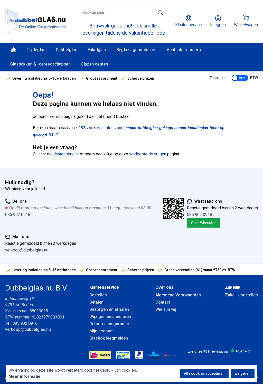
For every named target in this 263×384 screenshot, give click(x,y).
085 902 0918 (17, 214)
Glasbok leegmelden (108, 338)
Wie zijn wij (165, 309)
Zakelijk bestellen (241, 295)
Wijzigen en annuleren (110, 316)
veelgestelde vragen (147, 154)
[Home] (13, 50)
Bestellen (98, 295)
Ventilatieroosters (184, 49)
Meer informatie (24, 376)
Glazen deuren (94, 64)
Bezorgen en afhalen (109, 309)
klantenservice (66, 154)
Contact (162, 302)
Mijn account (101, 331)
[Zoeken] (160, 12)
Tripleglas (36, 49)
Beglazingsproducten (136, 49)
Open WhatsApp (203, 223)
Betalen (96, 302)
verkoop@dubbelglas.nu (26, 250)
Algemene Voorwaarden (178, 295)
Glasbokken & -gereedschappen (40, 64)
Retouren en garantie (109, 323)
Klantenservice (104, 287)
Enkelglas (97, 49)
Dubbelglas (66, 49)
